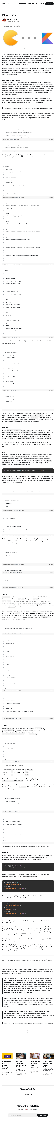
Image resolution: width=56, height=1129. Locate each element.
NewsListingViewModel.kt (8, 510)
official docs (11, 607)
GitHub (17, 139)
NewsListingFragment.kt (8, 494)
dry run (24, 933)
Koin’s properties (17, 442)
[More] (8, 3)
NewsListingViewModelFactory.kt (10, 535)
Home (3, 3)
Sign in (42, 3)
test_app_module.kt (7, 690)
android (4, 12)
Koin (42, 56)
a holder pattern (26, 960)
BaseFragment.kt (6, 811)
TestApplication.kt (7, 718)
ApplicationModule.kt (7, 264)
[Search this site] (37, 3)
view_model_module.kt (8, 587)
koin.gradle (5, 151)
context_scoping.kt (7, 761)
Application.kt (6, 409)
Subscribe (49, 3)
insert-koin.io (32, 48)
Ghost (31, 1094)
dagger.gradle (6, 139)
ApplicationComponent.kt (8, 197)
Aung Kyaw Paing (12, 19)
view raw (51, 139)
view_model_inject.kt (7, 572)
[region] (28, 131)
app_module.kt (6, 390)
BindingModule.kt (6, 337)
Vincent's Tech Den (26, 4)
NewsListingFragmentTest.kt (9, 633)
